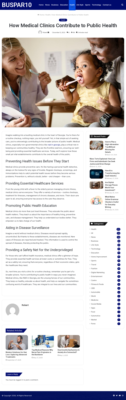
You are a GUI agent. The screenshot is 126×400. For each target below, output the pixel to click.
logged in (19, 380)
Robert (25, 305)
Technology (96, 5)
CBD (93, 288)
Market (94, 320)
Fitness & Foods (97, 284)
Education (64, 5)
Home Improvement (99, 257)
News (47, 5)
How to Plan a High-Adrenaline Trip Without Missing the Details (111, 147)
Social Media (96, 304)
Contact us (107, 5)
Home (41, 5)
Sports (87, 5)
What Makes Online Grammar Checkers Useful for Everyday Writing (111, 202)
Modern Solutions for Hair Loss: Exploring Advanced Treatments (16, 354)
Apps (93, 308)
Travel (93, 265)
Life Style (79, 5)
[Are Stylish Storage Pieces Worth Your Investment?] (96, 185)
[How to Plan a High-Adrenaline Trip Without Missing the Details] (96, 145)
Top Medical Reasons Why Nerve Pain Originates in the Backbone (42, 352)
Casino (94, 280)
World (93, 296)
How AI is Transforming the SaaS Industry (112, 173)
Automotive (95, 316)
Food (93, 312)
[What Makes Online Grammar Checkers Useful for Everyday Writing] (96, 200)
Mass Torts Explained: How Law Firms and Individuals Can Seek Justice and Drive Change (102, 161)
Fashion (94, 268)
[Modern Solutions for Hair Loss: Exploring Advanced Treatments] (17, 342)
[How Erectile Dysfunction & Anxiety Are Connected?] (69, 341)
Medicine (94, 300)
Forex (93, 324)
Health (72, 5)
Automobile (95, 292)
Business (54, 5)
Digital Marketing (97, 272)
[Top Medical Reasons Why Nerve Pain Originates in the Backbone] (43, 341)
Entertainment (96, 276)
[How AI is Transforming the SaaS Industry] (96, 174)
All (92, 233)
